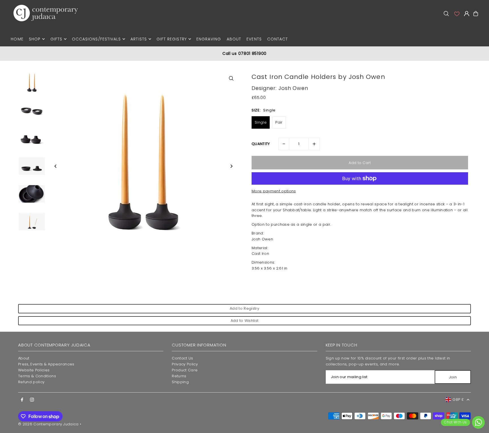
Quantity (261, 144)
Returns (179, 376)
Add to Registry (244, 308)
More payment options (274, 191)
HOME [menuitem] (17, 39)
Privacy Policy (185, 364)
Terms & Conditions (37, 376)
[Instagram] (32, 400)
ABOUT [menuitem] (234, 39)
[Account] (456, 13)
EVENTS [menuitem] (253, 39)
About (23, 358)
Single (261, 122)
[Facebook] (22, 400)
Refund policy (31, 382)
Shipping (180, 382)
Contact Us (182, 358)
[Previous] (55, 166)
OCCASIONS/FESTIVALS (96, 39)
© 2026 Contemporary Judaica (48, 424)
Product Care (185, 370)
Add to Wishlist (245, 320)
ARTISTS (138, 39)
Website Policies (34, 370)
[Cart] (475, 13)
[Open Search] (446, 13)
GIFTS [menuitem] (56, 39)
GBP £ (458, 399)
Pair (278, 122)
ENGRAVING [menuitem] (208, 39)
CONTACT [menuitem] (277, 39)
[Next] (231, 166)
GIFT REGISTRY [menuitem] (171, 39)
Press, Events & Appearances (46, 364)
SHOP (34, 39)
